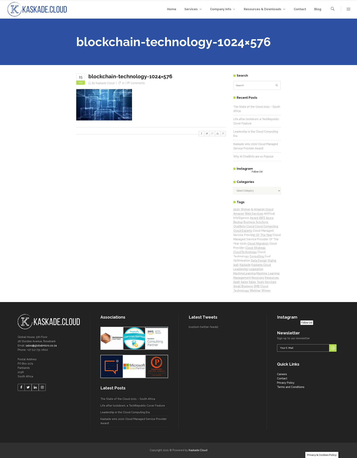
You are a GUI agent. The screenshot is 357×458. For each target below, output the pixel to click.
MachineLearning (244, 273)
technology (241, 290)
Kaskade (245, 264)
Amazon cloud (263, 209)
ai (252, 209)
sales (244, 281)
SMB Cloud (261, 286)
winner (266, 290)
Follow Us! (257, 171)
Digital (272, 260)
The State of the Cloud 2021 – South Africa (127, 398)
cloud (250, 226)
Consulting (257, 256)
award (254, 217)
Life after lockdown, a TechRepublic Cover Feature (132, 405)
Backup (238, 222)
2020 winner (241, 209)
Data (254, 260)
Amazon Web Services (248, 213)
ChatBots (239, 226)
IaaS (236, 264)
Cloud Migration (257, 243)
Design (262, 260)
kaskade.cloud (261, 264)
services (270, 281)
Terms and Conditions (290, 387)
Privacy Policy (286, 382)
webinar (255, 290)
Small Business (243, 286)
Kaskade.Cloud (198, 450)
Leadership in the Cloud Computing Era (125, 412)
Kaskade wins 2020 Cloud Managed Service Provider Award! (133, 421)
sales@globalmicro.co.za (41, 345)
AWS (262, 217)
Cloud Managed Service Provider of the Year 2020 (257, 239)
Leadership (240, 269)
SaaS (236, 281)
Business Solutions (256, 222)
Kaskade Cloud (105, 83)
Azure (270, 217)
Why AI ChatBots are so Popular (253, 156)
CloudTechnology (245, 252)
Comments (138, 83)
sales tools (256, 281)
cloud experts (242, 230)
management (242, 277)
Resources (272, 277)
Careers (282, 374)
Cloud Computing (266, 226)
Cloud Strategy (255, 247)
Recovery (258, 277)
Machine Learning (267, 273)
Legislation (256, 269)
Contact (282, 378)
